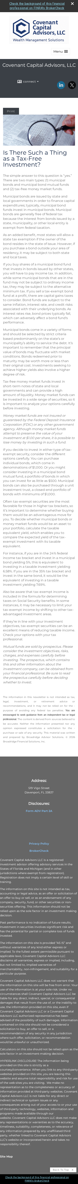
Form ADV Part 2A (39, 811)
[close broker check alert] (72, 3)
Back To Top (61, 1169)
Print (11, 111)
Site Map (6, 1156)
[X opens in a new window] (72, 87)
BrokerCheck (39, 851)
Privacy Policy (39, 843)
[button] (60, 51)
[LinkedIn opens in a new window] (61, 87)
